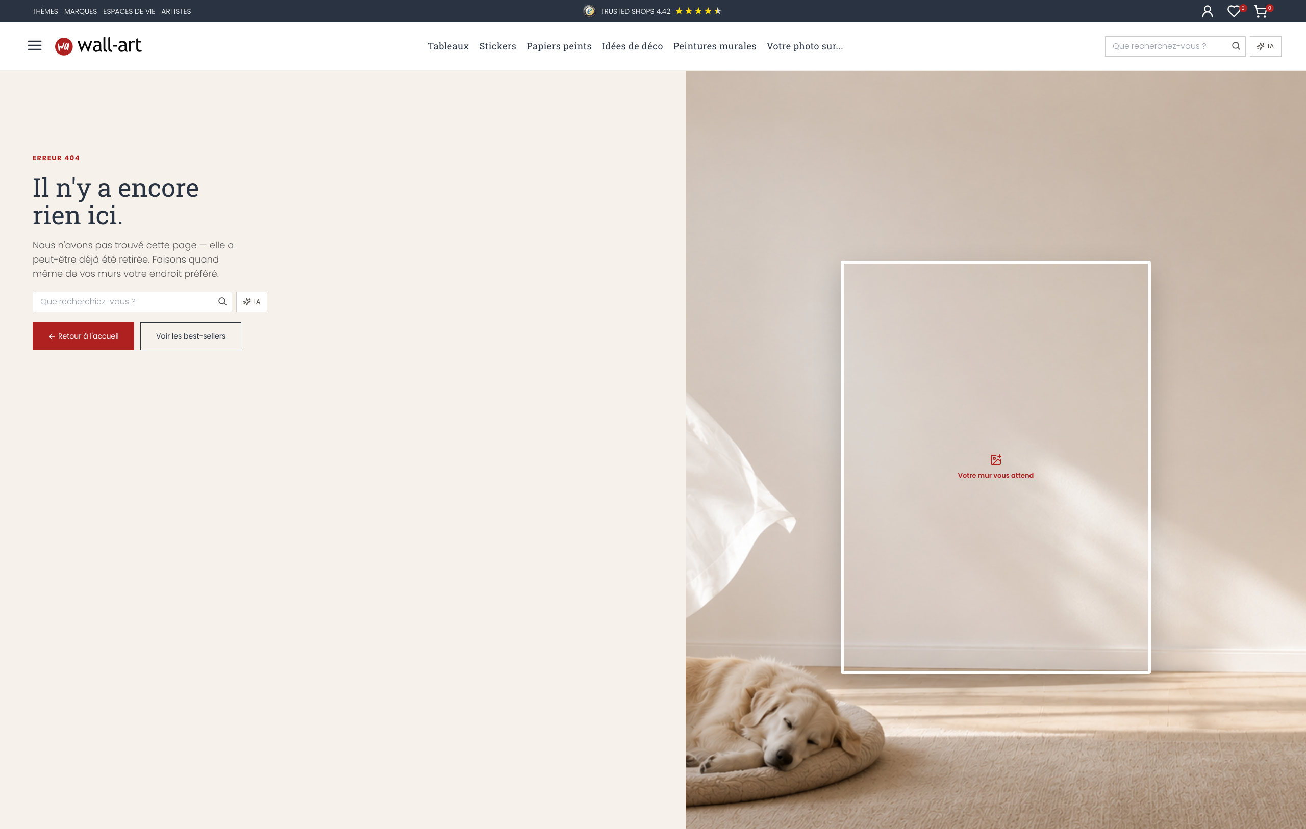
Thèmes (45, 11)
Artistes (176, 11)
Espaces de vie (129, 11)
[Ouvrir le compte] (1207, 11)
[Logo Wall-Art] (98, 46)
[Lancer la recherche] (1235, 46)
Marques (80, 11)
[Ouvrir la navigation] (34, 45)
